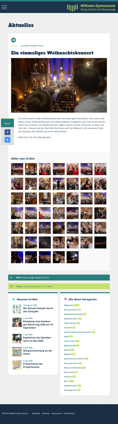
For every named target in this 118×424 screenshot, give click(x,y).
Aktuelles (36, 413)
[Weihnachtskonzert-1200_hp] (45, 228)
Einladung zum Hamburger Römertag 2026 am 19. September (38, 324)
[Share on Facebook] (7, 134)
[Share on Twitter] (7, 141)
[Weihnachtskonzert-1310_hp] (73, 257)
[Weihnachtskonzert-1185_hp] (87, 213)
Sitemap (46, 413)
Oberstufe (69, 372)
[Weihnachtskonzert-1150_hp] (100, 199)
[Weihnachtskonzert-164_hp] (17, 184)
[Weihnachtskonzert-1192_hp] (31, 228)
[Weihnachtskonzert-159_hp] (100, 169)
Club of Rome (70, 323)
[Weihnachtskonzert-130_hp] (73, 169)
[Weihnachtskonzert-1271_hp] (87, 243)
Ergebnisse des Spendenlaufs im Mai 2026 (37, 339)
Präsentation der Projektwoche (33, 365)
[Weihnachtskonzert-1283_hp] (45, 257)
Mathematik (69, 345)
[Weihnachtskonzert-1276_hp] (100, 243)
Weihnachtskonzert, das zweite (34, 286)
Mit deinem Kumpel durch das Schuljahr (38, 310)
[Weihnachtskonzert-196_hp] (100, 184)
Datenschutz (69, 413)
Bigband (68, 354)
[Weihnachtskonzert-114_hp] (31, 169)
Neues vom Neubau (73, 368)
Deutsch (68, 327)
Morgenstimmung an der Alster (37, 352)
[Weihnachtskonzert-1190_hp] (100, 213)
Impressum (56, 413)
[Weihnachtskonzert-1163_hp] (31, 213)
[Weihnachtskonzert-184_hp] (59, 184)
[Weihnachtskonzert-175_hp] (31, 184)
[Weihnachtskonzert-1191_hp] (17, 228)
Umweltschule (70, 385)
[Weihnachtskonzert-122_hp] (45, 169)
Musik (66, 350)
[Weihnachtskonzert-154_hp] (87, 169)
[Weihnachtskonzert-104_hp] (17, 169)
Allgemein (68, 305)
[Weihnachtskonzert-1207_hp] (59, 228)
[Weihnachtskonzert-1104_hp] (17, 199)
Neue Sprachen (71, 363)
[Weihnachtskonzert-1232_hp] (100, 228)
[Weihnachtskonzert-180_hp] (45, 184)
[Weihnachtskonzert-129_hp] (59, 169)
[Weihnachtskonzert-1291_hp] (59, 257)
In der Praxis (69, 341)
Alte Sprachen (70, 310)
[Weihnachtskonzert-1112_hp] (45, 199)
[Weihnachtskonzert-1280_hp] (17, 257)
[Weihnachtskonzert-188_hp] (73, 184)
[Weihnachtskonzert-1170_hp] (73, 213)
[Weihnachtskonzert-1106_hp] (31, 199)
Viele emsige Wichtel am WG (32, 277)
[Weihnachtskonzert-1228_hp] (87, 228)
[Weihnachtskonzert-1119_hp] (73, 199)
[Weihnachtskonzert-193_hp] (87, 184)
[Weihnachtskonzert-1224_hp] (73, 228)
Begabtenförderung (73, 314)
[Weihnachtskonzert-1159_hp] (17, 213)
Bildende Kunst (71, 318)
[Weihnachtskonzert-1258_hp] (45, 243)
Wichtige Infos (70, 390)
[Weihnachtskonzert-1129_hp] (87, 199)
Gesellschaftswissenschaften (78, 332)
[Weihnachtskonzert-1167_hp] (59, 213)
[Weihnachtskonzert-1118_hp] (59, 199)
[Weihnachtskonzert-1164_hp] (45, 213)
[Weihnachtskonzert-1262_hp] (59, 243)
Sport (66, 381)
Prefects (68, 376)
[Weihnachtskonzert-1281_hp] (31, 257)
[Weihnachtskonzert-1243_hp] (31, 243)
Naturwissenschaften (74, 358)
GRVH (66, 336)
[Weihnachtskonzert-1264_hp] (73, 243)
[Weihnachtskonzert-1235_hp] (17, 243)
